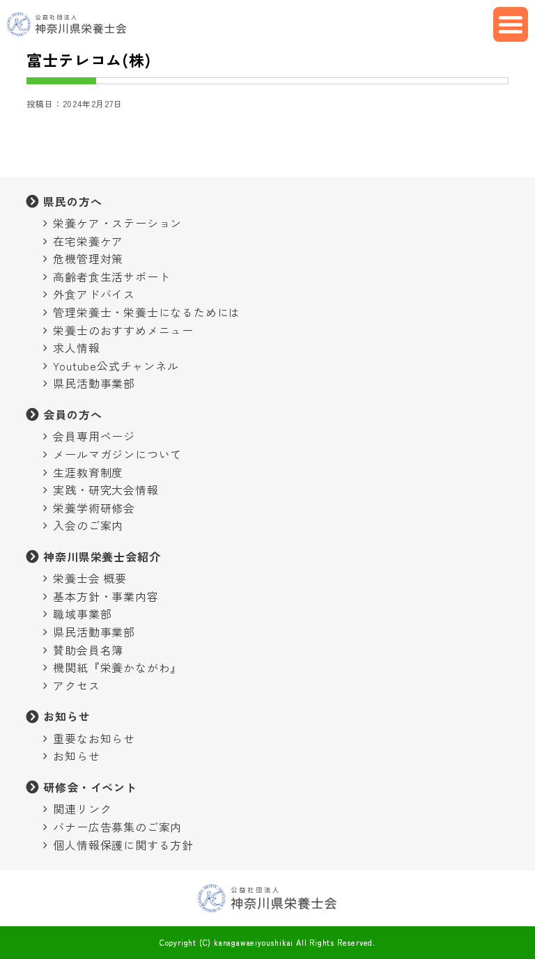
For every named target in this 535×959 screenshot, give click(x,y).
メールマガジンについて (117, 454)
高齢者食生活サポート (111, 276)
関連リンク (82, 808)
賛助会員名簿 (88, 649)
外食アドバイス (94, 294)
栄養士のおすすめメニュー (123, 330)
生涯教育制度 (88, 472)
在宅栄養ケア (88, 241)
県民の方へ (72, 201)
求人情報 (76, 347)
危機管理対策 (88, 258)
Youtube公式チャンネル (115, 365)
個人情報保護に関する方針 (123, 844)
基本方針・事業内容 (105, 596)
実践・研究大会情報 (105, 489)
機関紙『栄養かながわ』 (117, 667)
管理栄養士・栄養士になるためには (146, 312)
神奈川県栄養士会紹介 (101, 556)
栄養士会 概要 (90, 578)
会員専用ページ (94, 436)
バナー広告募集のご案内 (117, 826)
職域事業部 (82, 613)
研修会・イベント (90, 787)
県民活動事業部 (94, 383)
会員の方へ (72, 414)
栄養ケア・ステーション (117, 223)
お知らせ (66, 716)
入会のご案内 (88, 525)
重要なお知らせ (94, 738)
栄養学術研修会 (94, 507)
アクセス (76, 685)
